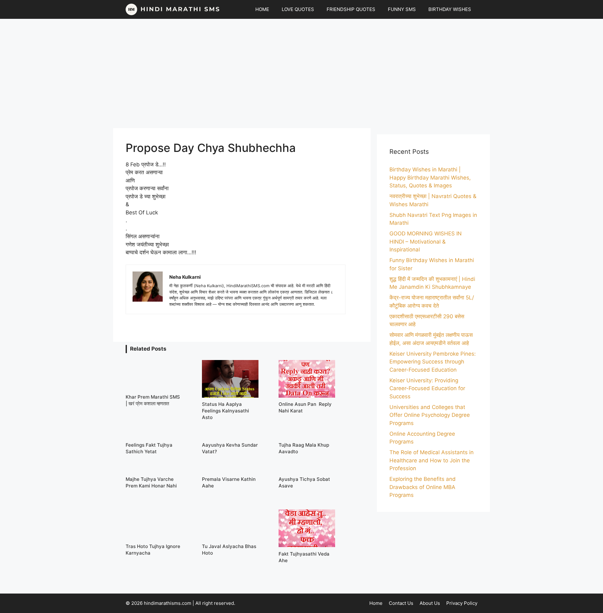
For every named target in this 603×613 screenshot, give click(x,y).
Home (376, 603)
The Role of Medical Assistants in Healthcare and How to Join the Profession (431, 460)
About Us (430, 603)
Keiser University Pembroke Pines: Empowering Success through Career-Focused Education (432, 362)
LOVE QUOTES (298, 9)
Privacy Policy (461, 603)
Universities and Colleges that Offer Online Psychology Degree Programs (429, 415)
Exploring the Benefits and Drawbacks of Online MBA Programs (422, 487)
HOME (262, 9)
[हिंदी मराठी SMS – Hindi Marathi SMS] (173, 9)
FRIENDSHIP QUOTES (351, 9)
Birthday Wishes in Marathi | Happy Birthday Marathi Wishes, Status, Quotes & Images (430, 177)
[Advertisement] (301, 73)
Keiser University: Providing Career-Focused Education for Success (427, 388)
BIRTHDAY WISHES (449, 9)
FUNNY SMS (402, 9)
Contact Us (401, 603)
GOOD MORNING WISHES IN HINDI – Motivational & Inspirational (425, 241)
